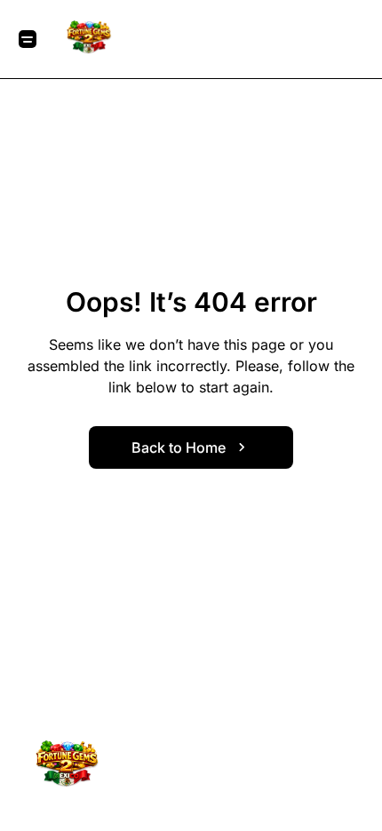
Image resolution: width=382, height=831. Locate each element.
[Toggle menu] (27, 39)
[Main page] (89, 39)
